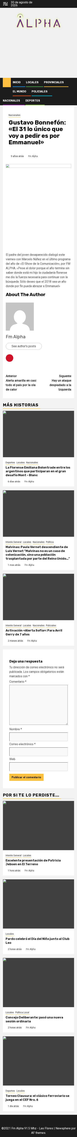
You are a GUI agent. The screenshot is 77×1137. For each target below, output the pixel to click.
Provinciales (54, 82)
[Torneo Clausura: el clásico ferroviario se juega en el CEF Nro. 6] (38, 1061)
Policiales (39, 91)
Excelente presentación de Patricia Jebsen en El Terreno (33, 862)
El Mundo (19, 91)
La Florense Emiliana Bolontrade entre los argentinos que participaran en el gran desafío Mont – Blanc (38, 471)
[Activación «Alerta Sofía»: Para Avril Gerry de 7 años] (38, 597)
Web (12, 759)
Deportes (32, 100)
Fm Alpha (33, 156)
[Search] (71, 82)
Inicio (17, 82)
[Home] (7, 82)
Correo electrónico (22, 744)
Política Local (22, 1012)
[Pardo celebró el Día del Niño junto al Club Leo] (38, 904)
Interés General (13, 542)
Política (50, 542)
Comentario (17, 681)
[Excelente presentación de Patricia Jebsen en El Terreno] (38, 825)
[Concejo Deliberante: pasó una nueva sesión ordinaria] (38, 982)
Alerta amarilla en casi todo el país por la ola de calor (21, 382)
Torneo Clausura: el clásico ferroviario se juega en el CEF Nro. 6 (37, 1098)
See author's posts (24, 346)
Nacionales (11, 100)
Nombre (15, 729)
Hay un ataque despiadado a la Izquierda (60, 382)
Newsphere (63, 1128)
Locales (32, 82)
